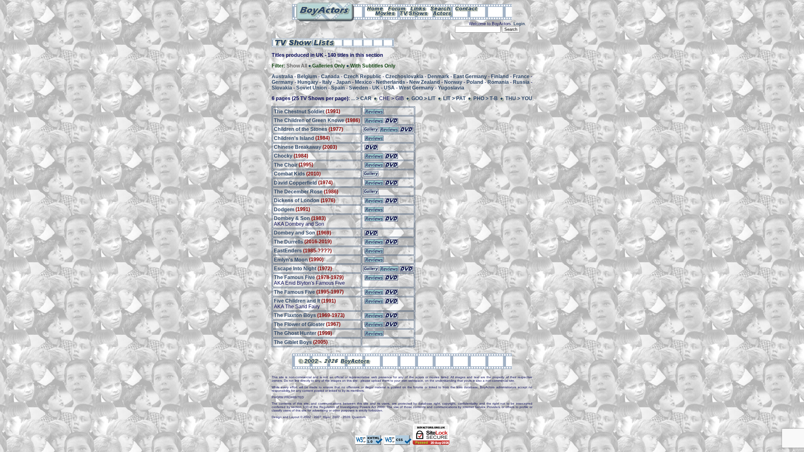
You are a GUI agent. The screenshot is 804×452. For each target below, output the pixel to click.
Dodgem (284, 209)
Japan (343, 82)
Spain (338, 87)
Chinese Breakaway (297, 147)
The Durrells (288, 241)
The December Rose (298, 191)
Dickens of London (296, 200)
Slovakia (282, 87)
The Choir (285, 164)
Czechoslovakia (404, 76)
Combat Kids (289, 173)
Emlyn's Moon (291, 259)
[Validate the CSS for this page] (397, 442)
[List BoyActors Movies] (385, 13)
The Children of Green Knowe (309, 120)
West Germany (416, 87)
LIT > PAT (454, 98)
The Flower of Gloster (299, 324)
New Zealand (424, 82)
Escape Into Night (295, 268)
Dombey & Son (292, 218)
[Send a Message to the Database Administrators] (467, 8)
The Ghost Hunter (295, 333)
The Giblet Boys (293, 342)
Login (519, 23)
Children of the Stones (300, 129)
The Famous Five (294, 277)
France (521, 76)
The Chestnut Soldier (299, 111)
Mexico (363, 82)
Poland (474, 82)
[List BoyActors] (442, 13)
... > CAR (361, 98)
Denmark (438, 76)
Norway (453, 82)
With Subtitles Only (372, 65)
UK (376, 87)
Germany (282, 82)
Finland (500, 76)
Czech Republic (362, 76)
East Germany (470, 76)
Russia (521, 82)
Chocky (283, 156)
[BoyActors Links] (418, 8)
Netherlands (390, 82)
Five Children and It (297, 301)
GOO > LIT (423, 98)
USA (389, 87)
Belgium (307, 76)
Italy (327, 82)
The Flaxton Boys (295, 315)
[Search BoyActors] (441, 8)
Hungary (307, 82)
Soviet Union (311, 87)
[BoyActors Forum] (397, 8)
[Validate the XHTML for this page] (369, 442)
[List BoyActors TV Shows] (414, 13)
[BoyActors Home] (375, 8)
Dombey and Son (294, 232)
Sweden (358, 87)
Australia (282, 76)
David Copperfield (295, 182)
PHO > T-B (485, 98)
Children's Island (294, 138)
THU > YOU (518, 98)
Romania (498, 82)
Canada (330, 76)
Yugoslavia (451, 87)
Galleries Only (328, 65)
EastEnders (288, 250)
